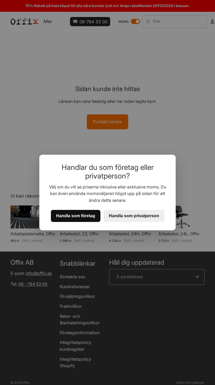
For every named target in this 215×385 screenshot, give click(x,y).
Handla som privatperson (134, 216)
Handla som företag (75, 216)
